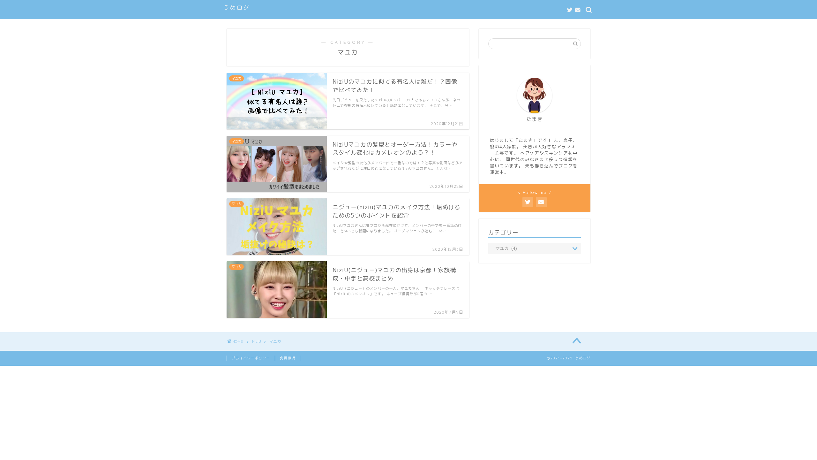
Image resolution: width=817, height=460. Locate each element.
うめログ (236, 7)
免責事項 (287, 358)
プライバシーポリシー (251, 358)
